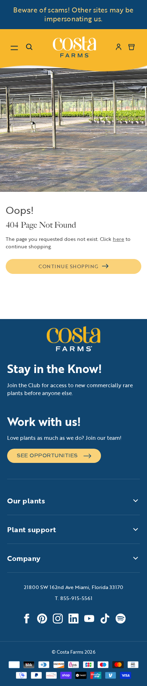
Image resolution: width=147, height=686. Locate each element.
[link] (74, 47)
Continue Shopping (68, 266)
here (118, 239)
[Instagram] (58, 618)
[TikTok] (105, 618)
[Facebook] (26, 618)
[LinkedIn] (73, 618)
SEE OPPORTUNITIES (47, 456)
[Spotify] (121, 618)
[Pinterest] (42, 618)
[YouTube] (89, 618)
